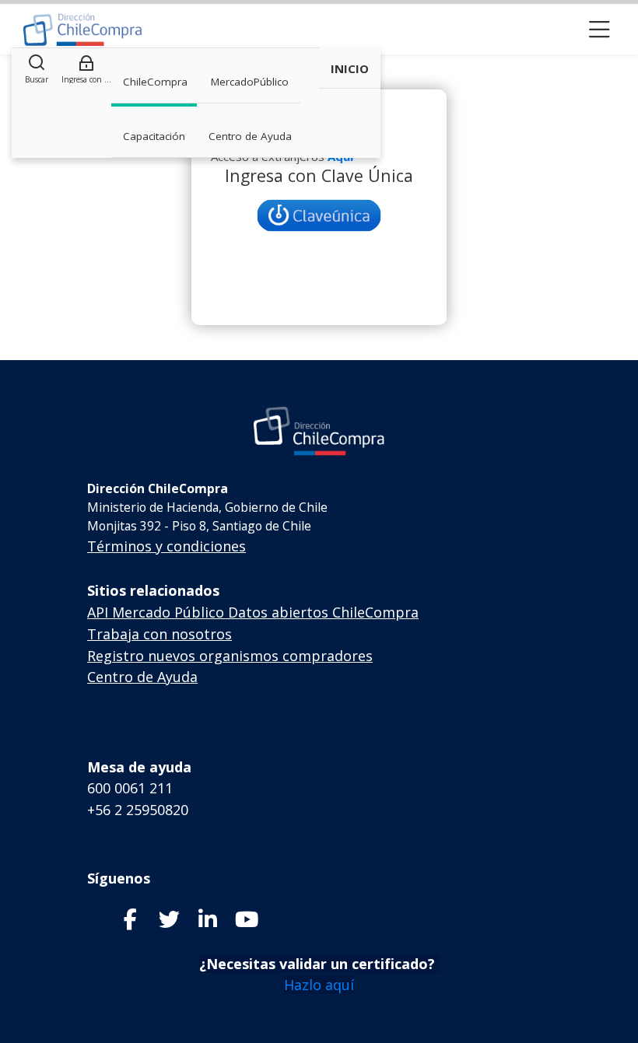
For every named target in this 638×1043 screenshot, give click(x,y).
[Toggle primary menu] (599, 29)
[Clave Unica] (319, 215)
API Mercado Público (155, 612)
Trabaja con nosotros (159, 634)
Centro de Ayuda (142, 676)
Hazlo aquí (319, 984)
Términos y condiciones (166, 546)
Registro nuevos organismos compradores (230, 655)
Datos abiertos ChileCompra (323, 612)
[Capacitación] (82, 29)
